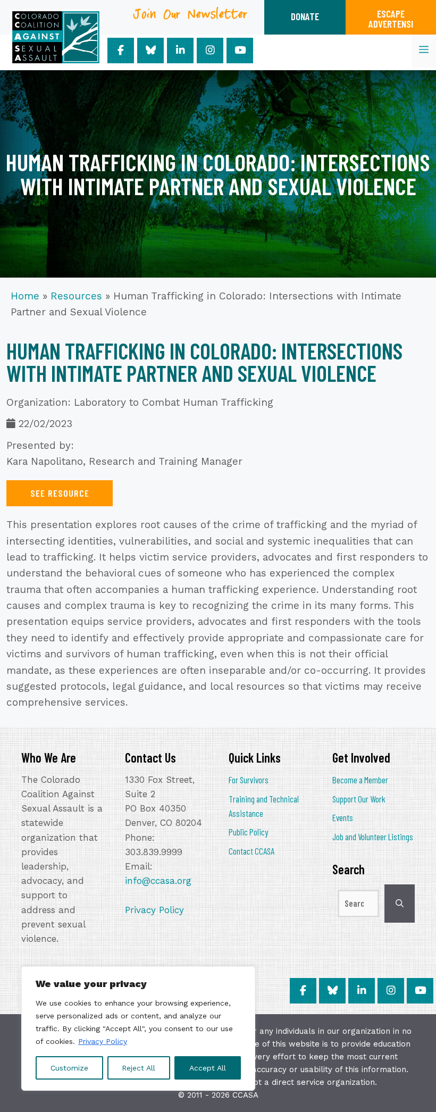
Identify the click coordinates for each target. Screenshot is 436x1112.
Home (25, 296)
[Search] (399, 903)
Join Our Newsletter (190, 18)
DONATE (305, 16)
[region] (138, 1028)
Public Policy (248, 831)
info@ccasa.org (158, 880)
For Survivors (249, 779)
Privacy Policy (102, 1041)
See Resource (59, 493)
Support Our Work (358, 798)
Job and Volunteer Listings (372, 836)
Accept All (207, 1068)
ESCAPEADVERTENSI (390, 18)
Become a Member (360, 779)
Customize (69, 1068)
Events (342, 817)
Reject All (138, 1068)
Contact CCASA (251, 851)
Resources (76, 296)
